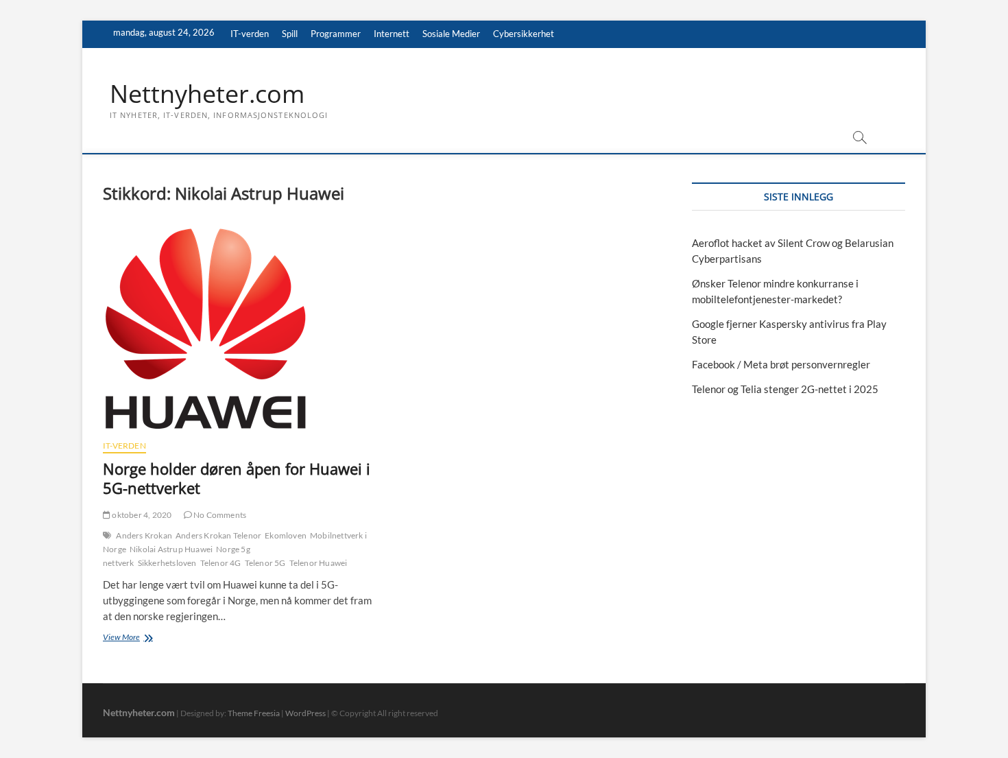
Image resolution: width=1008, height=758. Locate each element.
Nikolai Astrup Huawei (171, 549)
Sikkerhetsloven (167, 563)
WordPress (305, 713)
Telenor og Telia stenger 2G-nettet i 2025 (785, 389)
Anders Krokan (144, 535)
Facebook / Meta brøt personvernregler (781, 364)
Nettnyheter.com (207, 94)
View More (139, 638)
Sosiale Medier (451, 33)
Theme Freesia (254, 713)
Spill (290, 33)
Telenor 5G (265, 563)
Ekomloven (286, 535)
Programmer (336, 33)
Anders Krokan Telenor (218, 535)
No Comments (219, 515)
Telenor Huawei (318, 563)
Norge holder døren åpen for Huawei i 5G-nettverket (236, 478)
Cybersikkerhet (523, 33)
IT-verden (249, 33)
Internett (391, 33)
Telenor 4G (220, 563)
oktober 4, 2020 (140, 515)
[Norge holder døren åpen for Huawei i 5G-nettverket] (238, 328)
